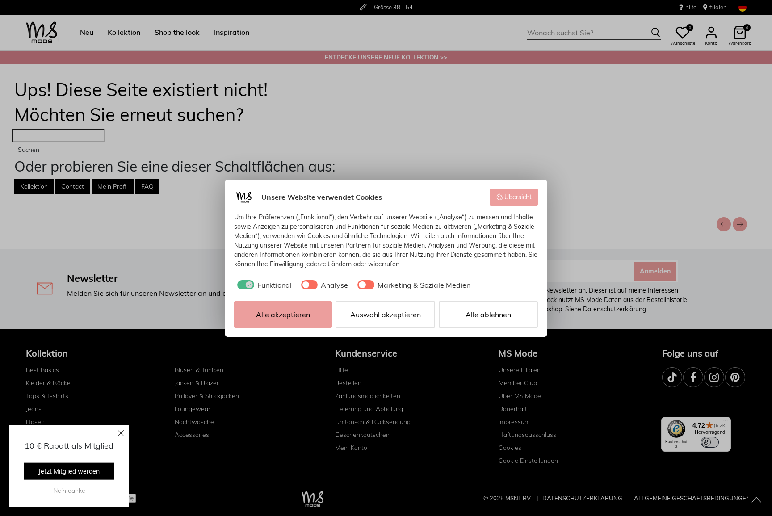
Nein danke (69, 491)
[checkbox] (263, 285)
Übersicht (518, 197)
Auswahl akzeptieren (385, 314)
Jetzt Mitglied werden (69, 471)
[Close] (121, 432)
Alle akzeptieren (283, 314)
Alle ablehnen (488, 314)
